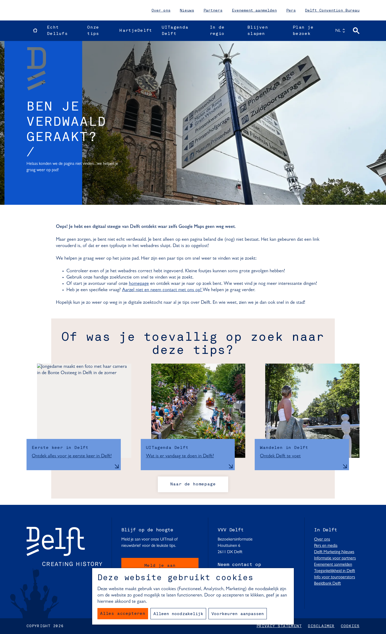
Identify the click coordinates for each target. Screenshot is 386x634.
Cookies (350, 626)
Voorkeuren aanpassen (237, 614)
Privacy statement (279, 626)
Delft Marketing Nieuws (334, 552)
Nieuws (187, 10)
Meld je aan (160, 566)
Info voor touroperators (334, 577)
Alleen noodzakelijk (178, 614)
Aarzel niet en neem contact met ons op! (162, 290)
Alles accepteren (122, 614)
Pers (291, 10)
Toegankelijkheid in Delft (334, 571)
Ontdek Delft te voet (280, 456)
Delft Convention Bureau (332, 10)
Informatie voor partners (335, 558)
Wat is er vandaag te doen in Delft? (180, 456)
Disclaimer (321, 626)
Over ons (161, 10)
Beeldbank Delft (327, 583)
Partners (213, 10)
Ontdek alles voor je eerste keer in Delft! (72, 456)
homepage (139, 283)
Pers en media (325, 546)
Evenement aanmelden (254, 10)
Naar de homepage (193, 484)
